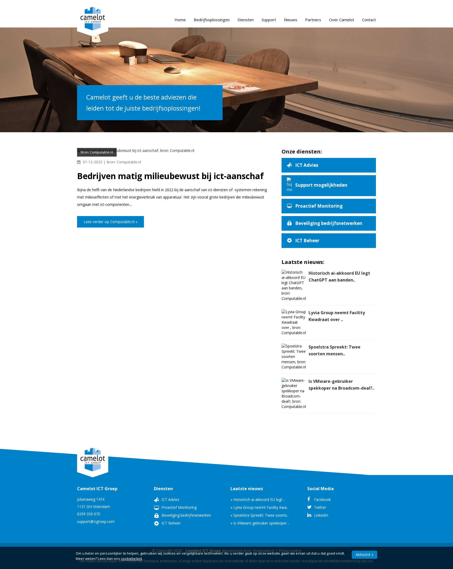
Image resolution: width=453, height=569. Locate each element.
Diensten (246, 19)
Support (269, 19)
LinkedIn (320, 515)
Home (180, 19)
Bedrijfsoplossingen (212, 19)
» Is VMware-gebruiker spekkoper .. (259, 523)
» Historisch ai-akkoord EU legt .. (257, 499)
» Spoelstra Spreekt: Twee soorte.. (259, 515)
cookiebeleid (131, 558)
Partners (313, 19)
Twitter (319, 507)
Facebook (322, 499)
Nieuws (290, 19)
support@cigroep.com (96, 521)
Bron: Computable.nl (123, 161)
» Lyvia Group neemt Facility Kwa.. (259, 507)
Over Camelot (341, 19)
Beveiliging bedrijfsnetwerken (185, 515)
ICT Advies (169, 499)
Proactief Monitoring (178, 507)
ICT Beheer (170, 523)
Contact (369, 19)
